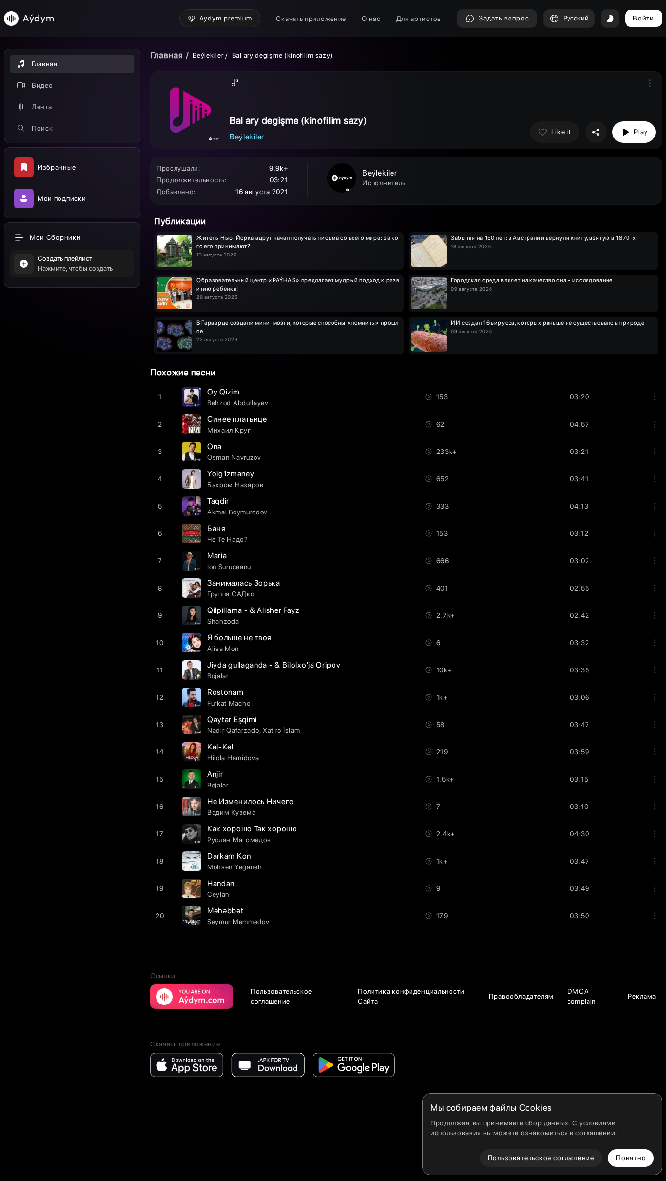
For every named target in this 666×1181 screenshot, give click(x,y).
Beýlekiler (209, 55)
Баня (216, 528)
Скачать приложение (311, 18)
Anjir (215, 774)
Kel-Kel (220, 746)
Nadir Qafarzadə (233, 730)
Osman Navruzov (234, 457)
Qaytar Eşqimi (232, 719)
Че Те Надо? (227, 539)
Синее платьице (237, 419)
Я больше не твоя (239, 637)
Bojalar (218, 676)
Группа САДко (231, 594)
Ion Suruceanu (229, 567)
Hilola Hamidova (233, 758)
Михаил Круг (229, 430)
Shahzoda (223, 621)
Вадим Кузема (231, 812)
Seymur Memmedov (238, 921)
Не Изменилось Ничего (250, 801)
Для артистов (418, 18)
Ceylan (218, 894)
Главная (166, 55)
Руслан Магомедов (239, 840)
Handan (221, 883)
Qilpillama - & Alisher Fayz (253, 610)
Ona (214, 446)
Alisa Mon (222, 648)
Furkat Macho (228, 703)
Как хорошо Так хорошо (252, 828)
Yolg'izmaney (230, 473)
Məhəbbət (225, 910)
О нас (371, 18)
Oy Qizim (223, 391)
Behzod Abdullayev (238, 403)
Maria (217, 555)
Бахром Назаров (235, 485)
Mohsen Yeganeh (234, 867)
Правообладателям (521, 996)
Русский (575, 18)
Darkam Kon (229, 856)
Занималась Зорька (243, 583)
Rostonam (225, 692)
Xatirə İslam (281, 730)
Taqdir (218, 501)
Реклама (642, 996)
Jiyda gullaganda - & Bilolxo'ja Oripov (274, 664)
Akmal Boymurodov (237, 512)
